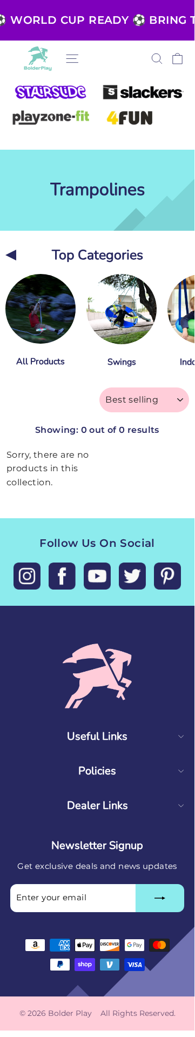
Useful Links (97, 736)
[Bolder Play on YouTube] (97, 576)
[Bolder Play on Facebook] (62, 576)
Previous (10, 255)
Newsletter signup (97, 845)
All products (40, 361)
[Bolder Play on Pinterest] (167, 576)
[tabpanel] (40, 324)
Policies (97, 771)
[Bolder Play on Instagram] (27, 576)
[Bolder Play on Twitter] (132, 576)
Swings (121, 362)
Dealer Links (97, 805)
